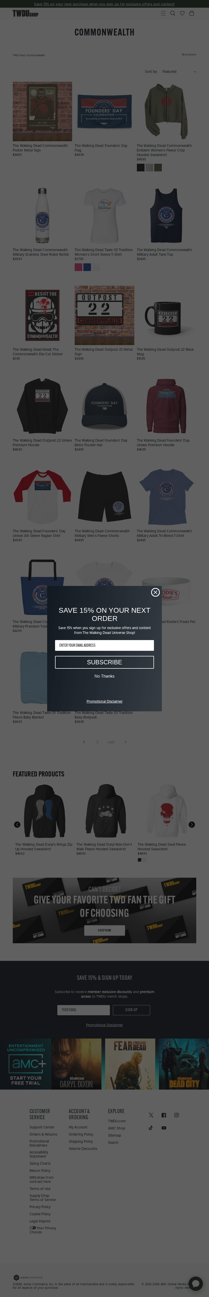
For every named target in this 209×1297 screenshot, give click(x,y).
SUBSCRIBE (104, 662)
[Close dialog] (155, 592)
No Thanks (104, 676)
